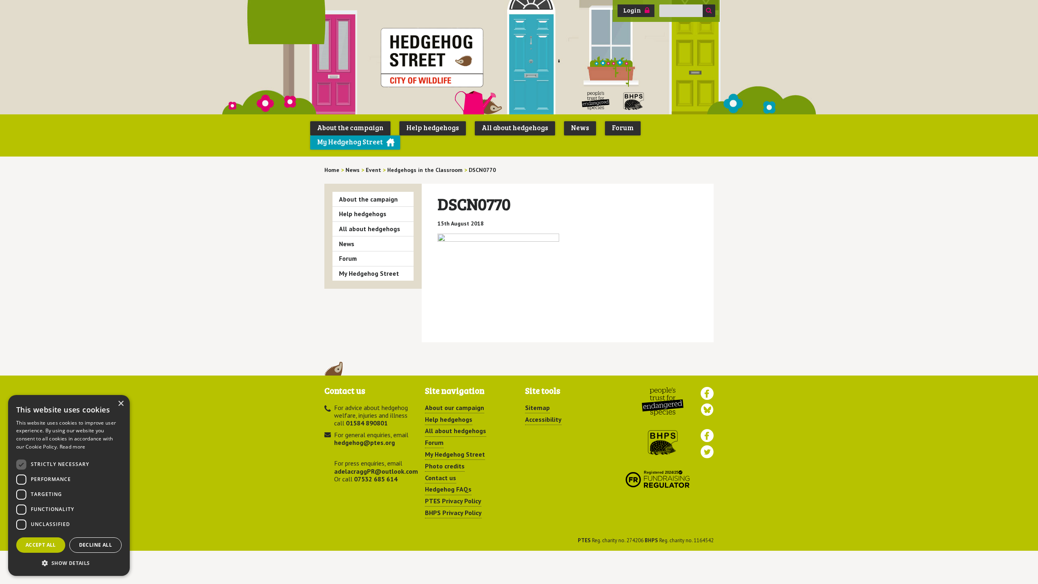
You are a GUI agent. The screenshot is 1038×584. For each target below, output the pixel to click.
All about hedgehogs (515, 127)
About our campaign (454, 408)
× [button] (121, 404)
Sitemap (537, 408)
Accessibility (543, 419)
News (580, 127)
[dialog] (69, 485)
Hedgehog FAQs (448, 489)
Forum (623, 127)
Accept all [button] (41, 544)
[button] (69, 563)
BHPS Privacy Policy (453, 513)
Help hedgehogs (432, 127)
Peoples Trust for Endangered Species (596, 100)
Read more (73, 446)
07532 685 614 (375, 479)
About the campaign (350, 127)
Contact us (440, 478)
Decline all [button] (95, 544)
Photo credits (445, 466)
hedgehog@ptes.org (364, 442)
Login (632, 10)
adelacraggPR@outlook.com (376, 471)
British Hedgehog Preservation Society (633, 100)
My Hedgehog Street (350, 141)
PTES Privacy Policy (453, 501)
